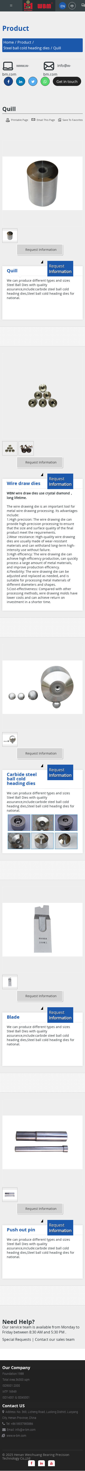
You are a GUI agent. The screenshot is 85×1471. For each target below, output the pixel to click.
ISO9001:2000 (11, 1385)
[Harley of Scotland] (38, 5)
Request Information (41, 249)
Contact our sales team (55, 1339)
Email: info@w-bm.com (21, 1429)
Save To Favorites (73, 120)
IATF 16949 (9, 1391)
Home (8, 42)
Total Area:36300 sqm (16, 1379)
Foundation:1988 (13, 1374)
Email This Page (46, 120)
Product (24, 42)
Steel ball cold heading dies (26, 47)
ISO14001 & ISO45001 (16, 1397)
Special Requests (16, 1339)
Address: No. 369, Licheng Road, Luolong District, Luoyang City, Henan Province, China (40, 1415)
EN (63, 6)
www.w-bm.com (16, 1435)
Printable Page (20, 120)
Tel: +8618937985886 (19, 1424)
